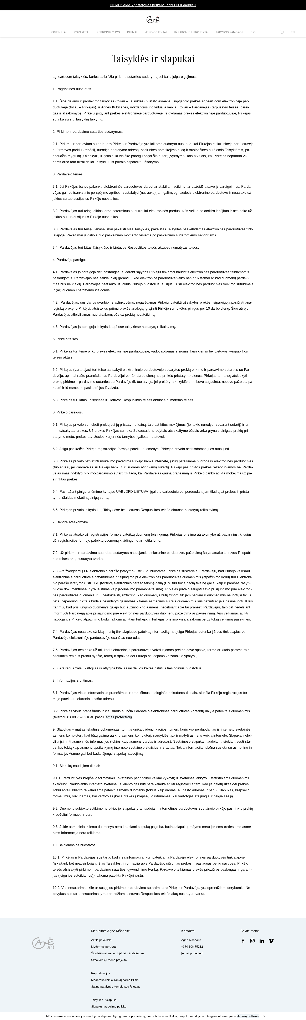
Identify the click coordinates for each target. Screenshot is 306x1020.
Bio (253, 32)
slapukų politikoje (248, 1016)
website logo (153, 19)
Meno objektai (155, 32)
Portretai (81, 32)
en (293, 32)
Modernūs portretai (103, 946)
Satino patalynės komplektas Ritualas (115, 986)
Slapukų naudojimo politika (108, 1006)
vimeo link (271, 940)
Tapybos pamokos (229, 32)
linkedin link (261, 940)
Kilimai (132, 32)
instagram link (252, 940)
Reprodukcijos (108, 32)
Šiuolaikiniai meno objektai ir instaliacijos (117, 953)
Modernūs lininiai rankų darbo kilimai (115, 980)
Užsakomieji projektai (191, 32)
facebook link (243, 940)
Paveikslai (59, 32)
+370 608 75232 (192, 946)
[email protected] (118, 717)
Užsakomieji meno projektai (109, 960)
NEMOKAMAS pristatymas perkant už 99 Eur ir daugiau (153, 5)
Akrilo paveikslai (101, 940)
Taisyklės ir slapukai (104, 999)
